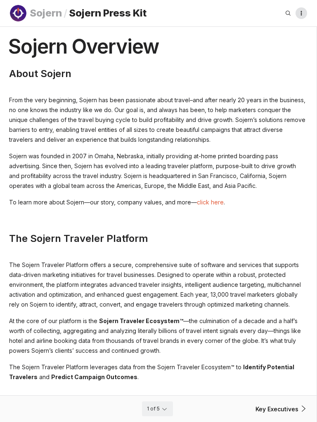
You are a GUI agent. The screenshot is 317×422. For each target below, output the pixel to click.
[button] (281, 409)
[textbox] (158, 151)
